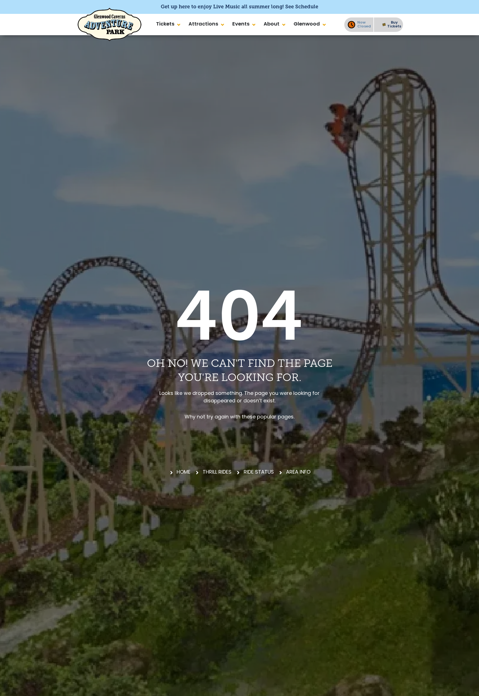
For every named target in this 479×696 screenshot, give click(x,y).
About (271, 24)
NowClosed (364, 24)
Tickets (165, 24)
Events (240, 24)
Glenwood (307, 24)
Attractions (203, 24)
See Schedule (301, 6)
